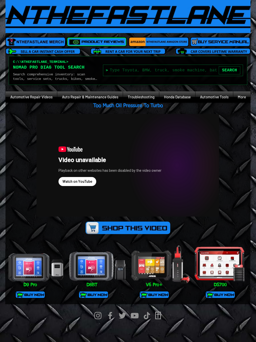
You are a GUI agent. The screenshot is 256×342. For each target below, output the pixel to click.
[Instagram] (98, 315)
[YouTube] (135, 315)
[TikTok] (147, 315)
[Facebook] (110, 315)
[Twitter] (122, 315)
